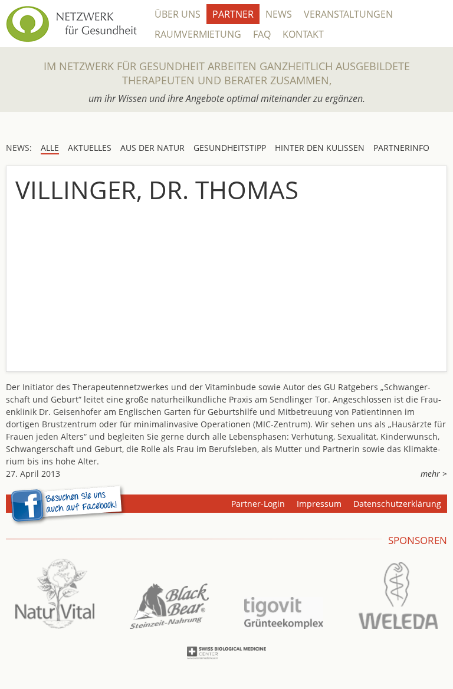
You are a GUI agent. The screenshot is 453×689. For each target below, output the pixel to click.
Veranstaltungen (348, 14)
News (278, 14)
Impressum (319, 503)
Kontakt (303, 34)
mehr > (434, 473)
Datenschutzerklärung (397, 503)
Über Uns (178, 14)
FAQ (262, 34)
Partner (233, 14)
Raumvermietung (198, 34)
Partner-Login (258, 503)
